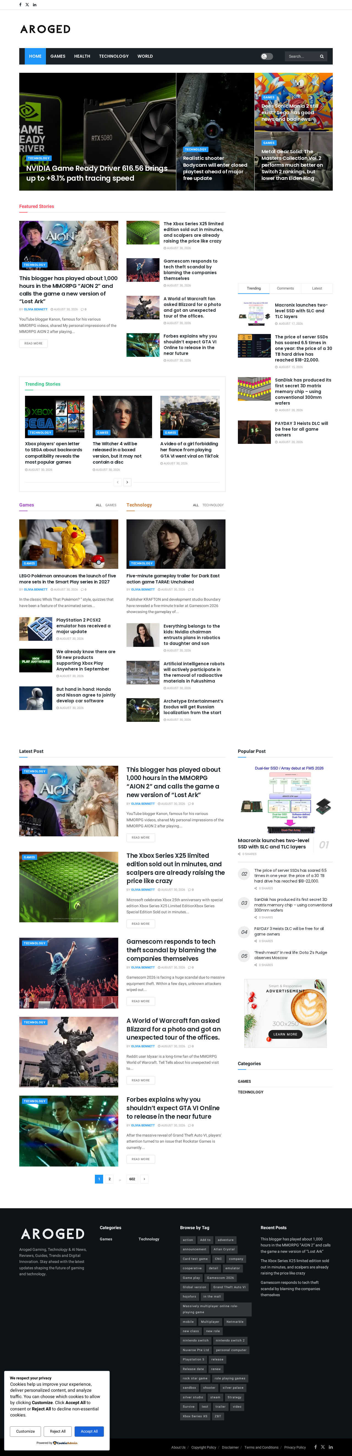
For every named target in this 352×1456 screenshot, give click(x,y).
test (205, 1406)
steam (215, 1397)
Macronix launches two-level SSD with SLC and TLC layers (301, 310)
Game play (191, 1278)
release (217, 1359)
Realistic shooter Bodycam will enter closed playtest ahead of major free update (215, 168)
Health (82, 56)
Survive (189, 1406)
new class (191, 1331)
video (237, 1406)
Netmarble (235, 1321)
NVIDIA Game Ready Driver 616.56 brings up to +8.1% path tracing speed (96, 173)
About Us (178, 1447)
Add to (205, 1240)
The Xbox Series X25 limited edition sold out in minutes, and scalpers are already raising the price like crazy (194, 232)
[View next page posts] (127, 482)
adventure (226, 1240)
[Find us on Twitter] (27, 5)
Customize (25, 1431)
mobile (188, 1321)
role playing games (230, 1378)
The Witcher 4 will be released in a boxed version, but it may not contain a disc (117, 453)
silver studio (193, 1397)
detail (213, 1268)
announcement (195, 1249)
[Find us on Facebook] (20, 5)
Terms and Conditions (261, 1447)
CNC (218, 1259)
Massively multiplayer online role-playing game (210, 1309)
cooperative (192, 1268)
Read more (36, 343)
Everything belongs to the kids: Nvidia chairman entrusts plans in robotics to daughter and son (192, 634)
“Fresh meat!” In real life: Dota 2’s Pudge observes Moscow (290, 955)
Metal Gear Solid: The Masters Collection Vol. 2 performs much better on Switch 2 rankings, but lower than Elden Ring (292, 165)
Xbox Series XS (195, 1416)
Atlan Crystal (224, 1249)
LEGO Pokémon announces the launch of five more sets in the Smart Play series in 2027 (67, 579)
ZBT (218, 1416)
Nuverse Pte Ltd (196, 1350)
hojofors (189, 1296)
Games (57, 56)
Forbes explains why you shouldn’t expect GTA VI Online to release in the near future (190, 344)
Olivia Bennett (42, 188)
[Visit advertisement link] (285, 1013)
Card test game (195, 1259)
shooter (209, 1387)
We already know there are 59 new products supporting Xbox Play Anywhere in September (86, 660)
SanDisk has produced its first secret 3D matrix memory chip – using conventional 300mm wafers (303, 391)
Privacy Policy (295, 1447)
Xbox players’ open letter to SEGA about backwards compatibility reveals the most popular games (53, 453)
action (188, 1240)
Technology (114, 56)
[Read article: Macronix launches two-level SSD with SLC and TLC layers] (285, 800)
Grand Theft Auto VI (229, 1287)
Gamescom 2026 (220, 1278)
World (145, 56)
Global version (194, 1287)
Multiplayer (210, 1321)
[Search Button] (322, 56)
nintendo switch (196, 1340)
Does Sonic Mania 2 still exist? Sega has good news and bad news (290, 112)
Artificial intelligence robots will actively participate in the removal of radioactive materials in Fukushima (194, 672)
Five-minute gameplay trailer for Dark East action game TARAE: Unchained (173, 579)
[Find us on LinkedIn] (34, 5)
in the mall (212, 1296)
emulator (233, 1268)
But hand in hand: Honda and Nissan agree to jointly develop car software (86, 695)
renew (216, 1369)
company (236, 1259)
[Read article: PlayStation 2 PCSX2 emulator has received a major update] (35, 629)
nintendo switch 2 (230, 1340)
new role (213, 1331)
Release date (193, 1369)
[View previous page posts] (118, 482)
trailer (221, 1406)
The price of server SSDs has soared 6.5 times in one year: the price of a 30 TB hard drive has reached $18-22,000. (303, 348)
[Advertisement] (285, 236)
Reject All (57, 1431)
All (98, 505)
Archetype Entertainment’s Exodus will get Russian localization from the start (193, 707)
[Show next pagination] (144, 1179)
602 (132, 1179)
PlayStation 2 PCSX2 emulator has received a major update (83, 625)
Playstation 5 (193, 1359)
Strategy (234, 1397)
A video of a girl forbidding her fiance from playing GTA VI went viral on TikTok (189, 450)
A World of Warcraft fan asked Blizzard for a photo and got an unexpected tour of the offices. (192, 307)
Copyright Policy (203, 1447)
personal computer (231, 1350)
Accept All (89, 1431)
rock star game (195, 1378)
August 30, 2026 (72, 188)
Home (35, 56)
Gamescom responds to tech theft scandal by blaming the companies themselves (191, 269)
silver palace (233, 1387)
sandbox (189, 1387)
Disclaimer (230, 1447)
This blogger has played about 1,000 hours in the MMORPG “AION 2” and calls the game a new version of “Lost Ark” (68, 289)
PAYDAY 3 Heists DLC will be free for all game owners (301, 429)
